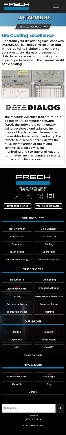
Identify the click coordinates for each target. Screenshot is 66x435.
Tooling (49, 244)
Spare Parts (49, 251)
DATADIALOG (49, 236)
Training (49, 311)
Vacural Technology (17, 259)
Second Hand (17, 251)
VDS (17, 347)
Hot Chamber (17, 228)
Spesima (17, 339)
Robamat (49, 331)
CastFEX (49, 347)
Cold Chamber (49, 228)
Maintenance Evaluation (49, 296)
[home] (16, 6)
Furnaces (17, 244)
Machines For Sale (49, 259)
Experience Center (17, 287)
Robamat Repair (49, 304)
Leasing (17, 296)
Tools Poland (49, 339)
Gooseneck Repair (49, 288)
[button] (56, 6)
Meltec (17, 331)
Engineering (49, 279)
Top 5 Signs (49, 375)
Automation (17, 236)
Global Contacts (33, 355)
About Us (17, 384)
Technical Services (17, 311)
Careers (33, 391)
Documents (17, 279)
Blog (49, 384)
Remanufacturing (17, 304)
